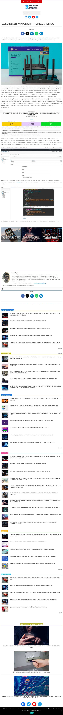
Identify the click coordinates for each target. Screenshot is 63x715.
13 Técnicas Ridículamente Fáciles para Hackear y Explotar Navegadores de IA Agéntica (34, 507)
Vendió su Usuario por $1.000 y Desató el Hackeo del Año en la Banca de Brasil (32, 549)
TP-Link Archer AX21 (48, 304)
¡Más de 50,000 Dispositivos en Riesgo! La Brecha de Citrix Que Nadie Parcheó (31, 420)
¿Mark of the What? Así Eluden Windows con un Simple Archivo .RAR (29, 427)
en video (19, 182)
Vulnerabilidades (17, 304)
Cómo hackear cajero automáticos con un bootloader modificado (31, 672)
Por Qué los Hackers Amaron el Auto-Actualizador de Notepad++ (28, 542)
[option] (11, 234)
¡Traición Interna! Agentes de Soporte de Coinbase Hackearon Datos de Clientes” (33, 556)
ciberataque (29, 304)
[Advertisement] (31, 256)
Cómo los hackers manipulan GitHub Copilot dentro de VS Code (28, 321)
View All (60, 348)
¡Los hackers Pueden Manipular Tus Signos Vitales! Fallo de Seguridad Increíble (32, 442)
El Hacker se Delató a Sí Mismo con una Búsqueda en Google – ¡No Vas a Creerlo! (32, 563)
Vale (32, 712)
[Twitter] (2, 289)
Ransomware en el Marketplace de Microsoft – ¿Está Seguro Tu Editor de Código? (33, 599)
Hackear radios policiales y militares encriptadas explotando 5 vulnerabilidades (33, 378)
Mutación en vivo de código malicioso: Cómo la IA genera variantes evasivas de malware (35, 342)
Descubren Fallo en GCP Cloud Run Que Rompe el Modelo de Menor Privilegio (31, 435)
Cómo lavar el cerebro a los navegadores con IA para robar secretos (30, 328)
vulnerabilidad (57, 304)
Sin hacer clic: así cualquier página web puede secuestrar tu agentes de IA (31, 335)
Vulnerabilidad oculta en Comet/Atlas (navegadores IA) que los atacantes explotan (34, 406)
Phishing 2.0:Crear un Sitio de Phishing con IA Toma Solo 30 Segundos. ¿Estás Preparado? (35, 514)
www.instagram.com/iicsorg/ (40, 283)
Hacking (42, 304)
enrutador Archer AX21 (43, 38)
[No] (61, 711)
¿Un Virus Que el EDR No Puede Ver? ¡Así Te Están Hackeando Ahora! (28, 607)
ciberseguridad (36, 304)
